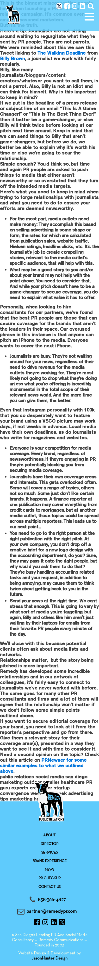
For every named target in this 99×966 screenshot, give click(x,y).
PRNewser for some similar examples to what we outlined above (43, 765)
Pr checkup (49, 878)
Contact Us (49, 887)
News (50, 869)
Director (49, 844)
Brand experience (49, 861)
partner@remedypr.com (51, 911)
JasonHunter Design (49, 958)
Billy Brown (12, 58)
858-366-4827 (52, 899)
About (49, 835)
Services (49, 852)
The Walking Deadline (61, 53)
